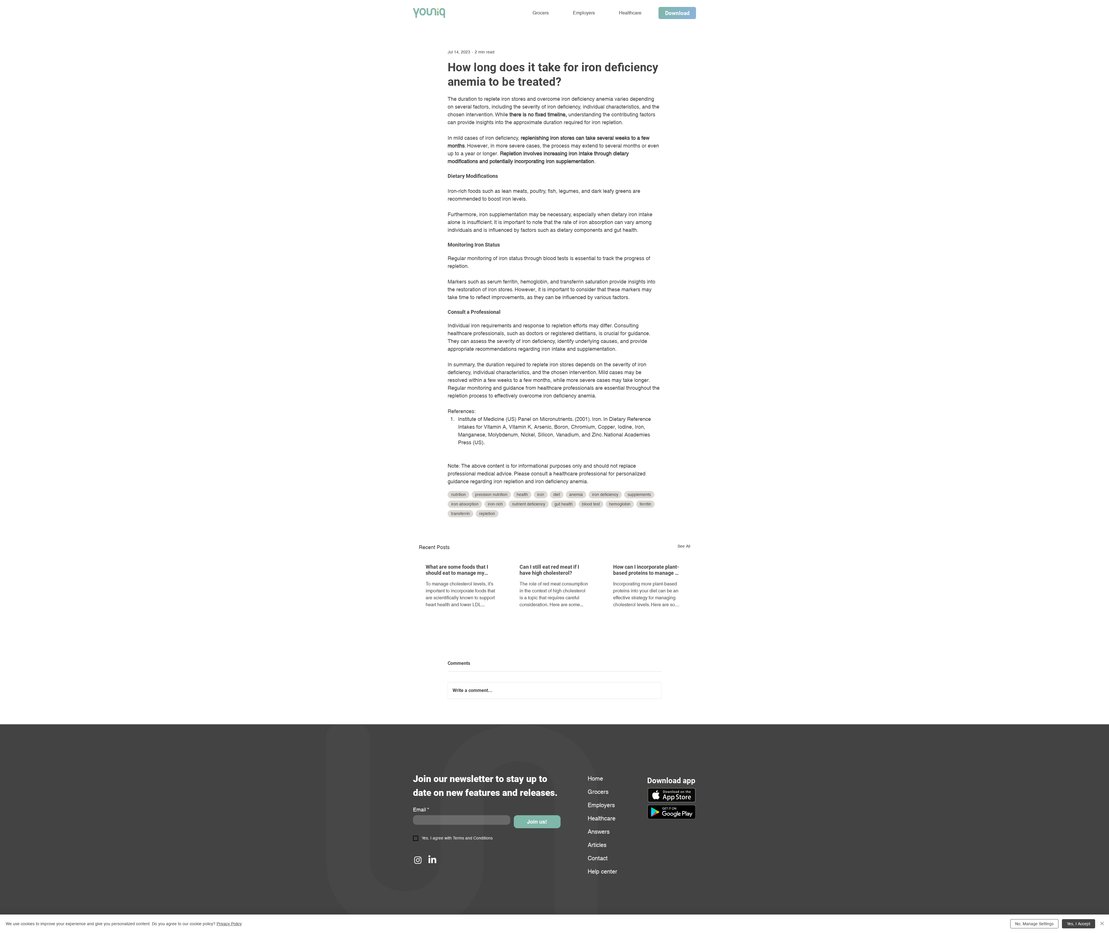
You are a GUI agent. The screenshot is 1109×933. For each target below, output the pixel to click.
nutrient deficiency (528, 504)
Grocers (598, 791)
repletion (487, 513)
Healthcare (601, 818)
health (522, 494)
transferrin (460, 513)
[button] (671, 812)
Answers (599, 831)
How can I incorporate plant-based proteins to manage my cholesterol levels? (647, 570)
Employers (601, 805)
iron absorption (465, 504)
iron (540, 494)
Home (595, 778)
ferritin (645, 504)
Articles (597, 844)
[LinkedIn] (432, 860)
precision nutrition (491, 494)
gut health (563, 504)
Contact (598, 858)
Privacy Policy (229, 923)
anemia (576, 494)
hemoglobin (619, 504)
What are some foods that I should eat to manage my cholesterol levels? (457, 570)
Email (421, 810)
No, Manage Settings (1034, 923)
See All (684, 546)
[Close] (1102, 923)
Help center (602, 871)
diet (556, 494)
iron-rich (495, 504)
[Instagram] (418, 860)
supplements (639, 494)
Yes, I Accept (1078, 923)
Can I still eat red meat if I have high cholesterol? (549, 570)
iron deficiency (605, 494)
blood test (591, 504)
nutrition (458, 494)
